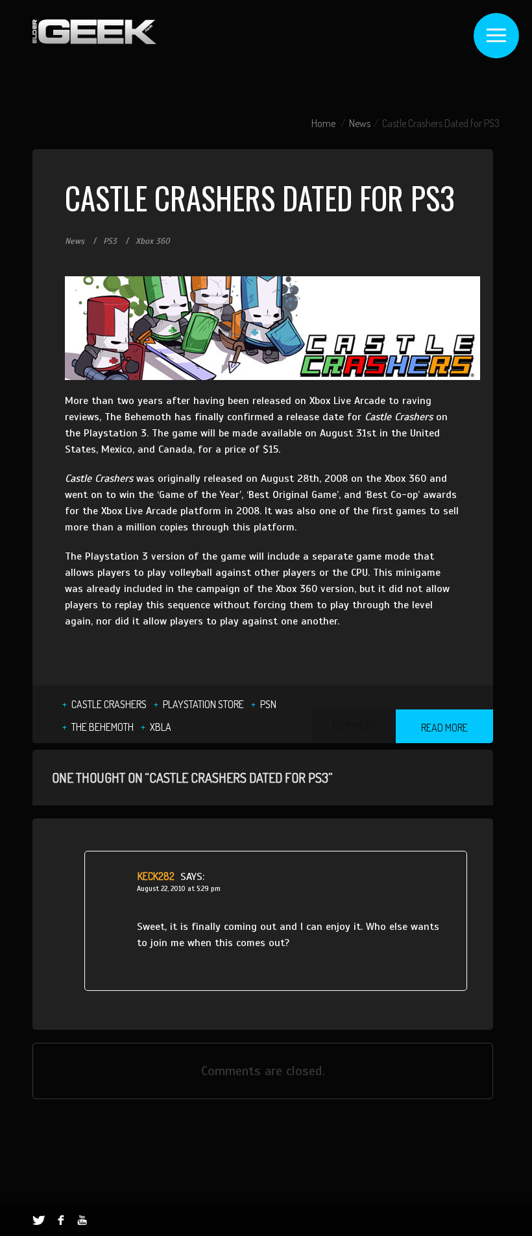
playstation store (203, 704)
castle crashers (109, 704)
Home (323, 123)
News (359, 123)
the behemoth (102, 726)
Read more (444, 727)
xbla (160, 726)
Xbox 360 (153, 241)
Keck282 (156, 876)
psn (268, 704)
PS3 (110, 241)
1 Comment (354, 725)
